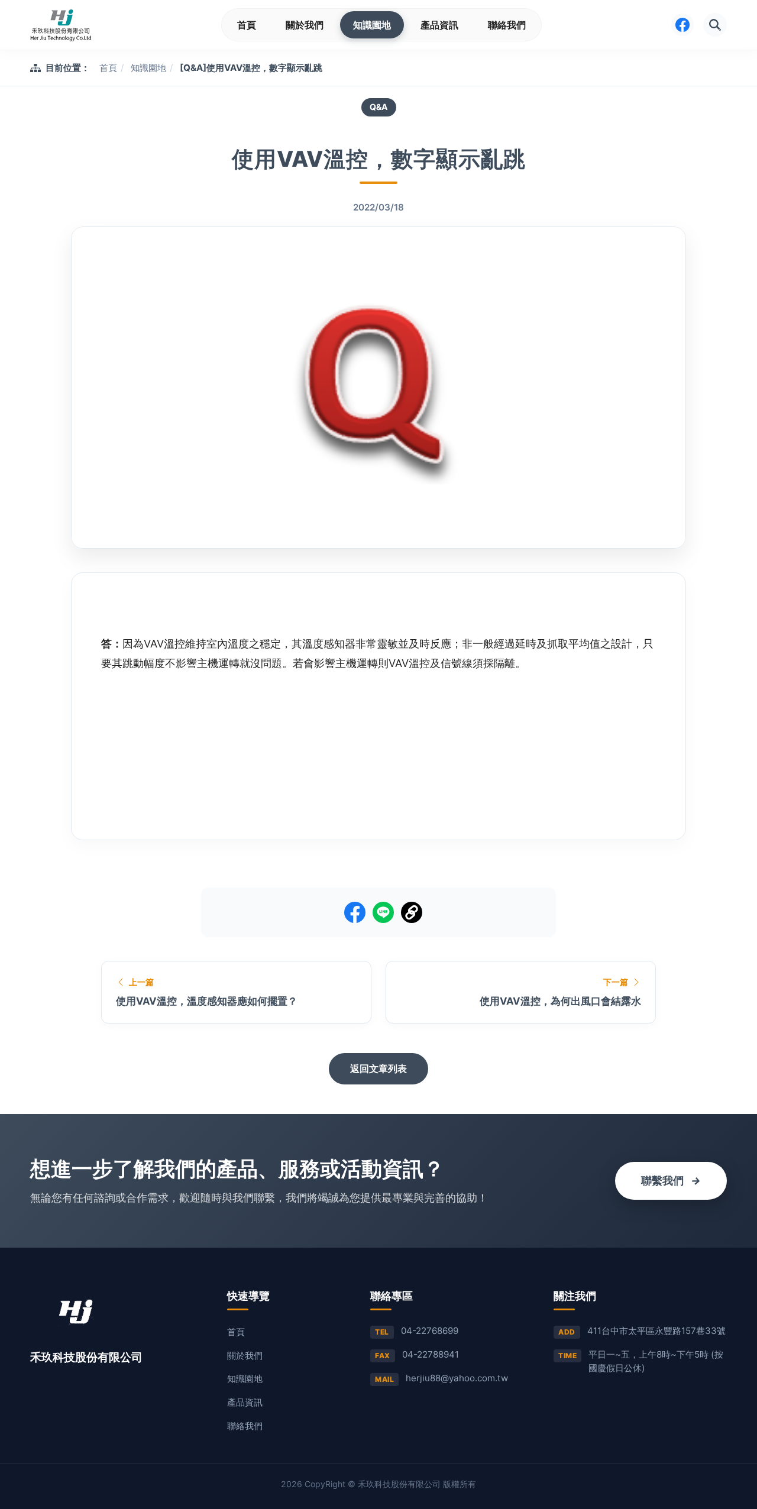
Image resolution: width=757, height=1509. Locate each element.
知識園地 (372, 25)
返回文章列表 (378, 1068)
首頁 (246, 25)
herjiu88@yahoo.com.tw (457, 1378)
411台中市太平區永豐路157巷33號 (656, 1330)
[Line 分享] (383, 912)
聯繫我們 (671, 1180)
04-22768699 (429, 1330)
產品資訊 (439, 25)
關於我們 (304, 25)
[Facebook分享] (354, 912)
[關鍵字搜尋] (715, 25)
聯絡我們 (507, 25)
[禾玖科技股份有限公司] (60, 25)
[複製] (411, 912)
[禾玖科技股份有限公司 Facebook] (682, 25)
